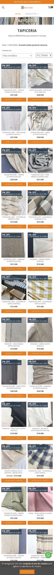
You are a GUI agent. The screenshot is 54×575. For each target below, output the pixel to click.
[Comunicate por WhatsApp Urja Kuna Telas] (48, 555)
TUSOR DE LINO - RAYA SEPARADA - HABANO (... (40, 557)
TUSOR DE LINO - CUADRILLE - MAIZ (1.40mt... (40, 303)
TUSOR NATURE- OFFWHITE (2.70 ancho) (40, 91)
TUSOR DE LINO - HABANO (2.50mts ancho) (14, 260)
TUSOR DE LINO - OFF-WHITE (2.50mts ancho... (14, 133)
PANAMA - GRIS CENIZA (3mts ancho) (13, 345)
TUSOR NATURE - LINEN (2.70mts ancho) (40, 133)
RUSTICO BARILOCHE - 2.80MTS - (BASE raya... (13, 472)
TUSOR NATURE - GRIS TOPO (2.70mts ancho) (14, 387)
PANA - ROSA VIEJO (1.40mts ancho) (40, 514)
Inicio (4, 45)
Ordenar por (7, 50)
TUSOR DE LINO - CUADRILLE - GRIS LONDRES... (14, 303)
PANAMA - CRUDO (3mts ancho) (40, 260)
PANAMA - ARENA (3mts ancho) (40, 345)
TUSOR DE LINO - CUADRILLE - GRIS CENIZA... (40, 472)
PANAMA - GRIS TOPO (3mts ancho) (13, 429)
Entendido (27, 572)
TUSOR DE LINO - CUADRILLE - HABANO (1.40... (40, 218)
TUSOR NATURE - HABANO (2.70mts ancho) (40, 387)
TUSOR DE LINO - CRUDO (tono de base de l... (14, 91)
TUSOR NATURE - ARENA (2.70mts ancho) (14, 176)
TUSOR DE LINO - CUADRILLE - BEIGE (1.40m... (14, 218)
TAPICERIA (12, 45)
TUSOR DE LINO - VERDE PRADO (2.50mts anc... (14, 514)
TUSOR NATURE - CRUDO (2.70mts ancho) (14, 557)
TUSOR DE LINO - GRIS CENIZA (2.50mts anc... (40, 176)
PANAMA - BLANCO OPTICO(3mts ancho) (40, 429)
